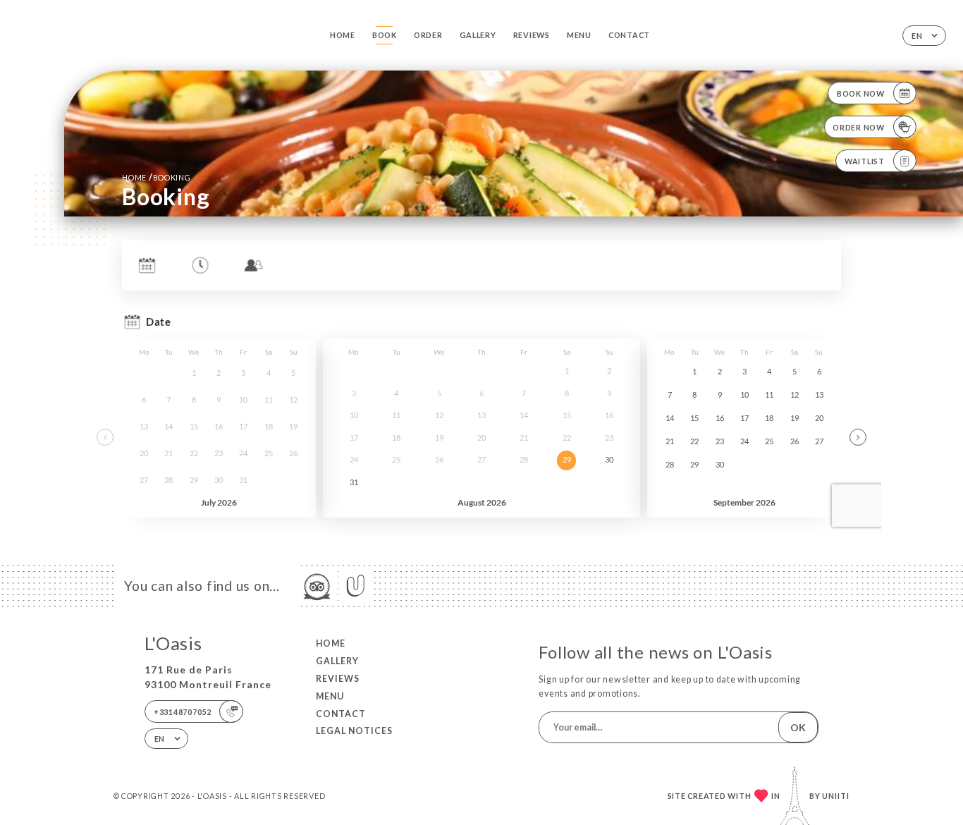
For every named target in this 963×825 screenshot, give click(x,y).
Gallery (478, 34)
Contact (629, 34)
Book (384, 34)
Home (342, 34)
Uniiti (835, 795)
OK (798, 727)
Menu (579, 34)
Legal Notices (354, 731)
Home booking (156, 177)
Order (428, 34)
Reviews (531, 34)
